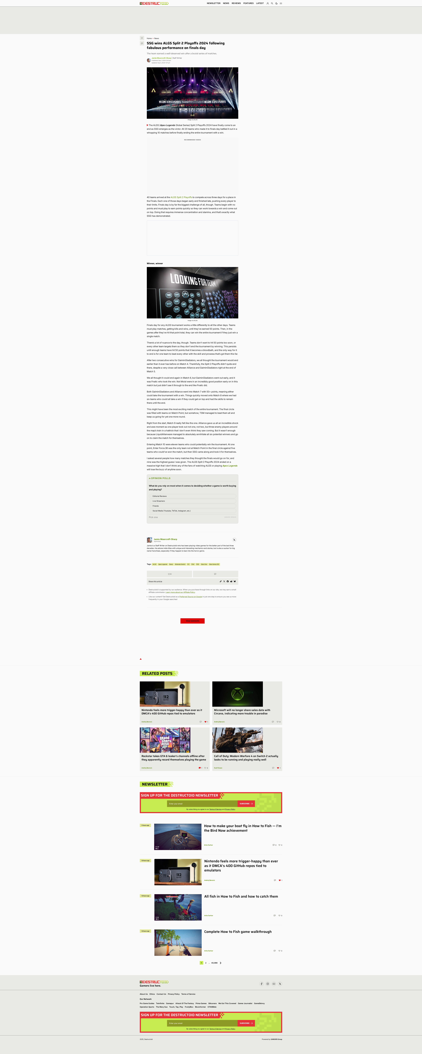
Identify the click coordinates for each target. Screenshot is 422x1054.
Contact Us (161, 994)
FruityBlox (189, 1007)
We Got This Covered (227, 1003)
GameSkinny (259, 1003)
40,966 (214, 963)
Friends (156, 506)
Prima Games (201, 1003)
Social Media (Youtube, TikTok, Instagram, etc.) (172, 511)
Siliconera (212, 1003)
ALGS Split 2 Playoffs (181, 197)
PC (188, 564)
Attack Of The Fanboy (185, 1003)
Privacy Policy (230, 809)
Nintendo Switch (180, 564)
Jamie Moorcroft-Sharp (161, 58)
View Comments (192, 620)
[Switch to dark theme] (276, 3)
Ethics (152, 994)
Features (248, 3)
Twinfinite (160, 1003)
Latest (260, 3)
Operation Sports (147, 1007)
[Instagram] (234, 540)
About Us (144, 994)
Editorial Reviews (160, 496)
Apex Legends (230, 465)
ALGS (154, 564)
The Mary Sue (161, 1007)
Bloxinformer (200, 1007)
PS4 (193, 564)
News (226, 3)
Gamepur (170, 1003)
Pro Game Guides (147, 1003)
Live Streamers (159, 501)
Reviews (236, 3)
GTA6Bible (212, 1007)
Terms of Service (215, 809)
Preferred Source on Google (190, 597)
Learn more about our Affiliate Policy (180, 592)
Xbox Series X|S (214, 564)
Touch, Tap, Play (176, 1007)
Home (149, 38)
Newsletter (213, 3)
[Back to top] (141, 658)
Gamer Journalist (245, 1003)
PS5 (197, 564)
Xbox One (204, 564)
